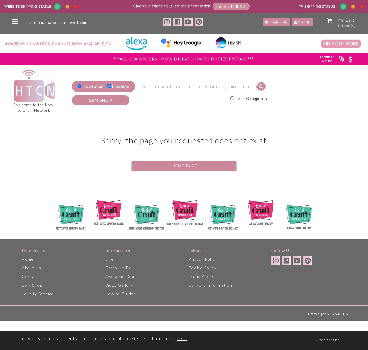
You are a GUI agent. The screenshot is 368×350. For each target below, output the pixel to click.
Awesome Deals (121, 276)
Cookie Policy (202, 267)
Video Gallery (119, 285)
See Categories (252, 98)
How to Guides (120, 293)
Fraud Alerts (201, 276)
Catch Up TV (118, 267)
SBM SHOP (100, 100)
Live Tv (112, 259)
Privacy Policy (202, 259)
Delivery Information (210, 285)
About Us (31, 267)
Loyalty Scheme (38, 293)
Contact (30, 276)
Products (120, 86)
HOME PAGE (184, 165)
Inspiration (93, 86)
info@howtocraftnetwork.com (61, 22)
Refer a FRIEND (231, 6)
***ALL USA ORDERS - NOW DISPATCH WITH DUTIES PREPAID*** (184, 58)
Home (28, 259)
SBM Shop (32, 285)
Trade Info (278, 22)
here (182, 338)
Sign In (303, 22)
